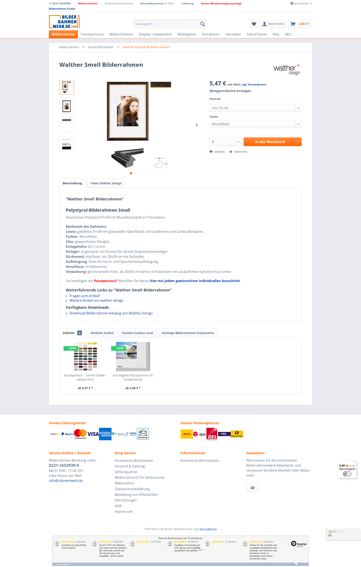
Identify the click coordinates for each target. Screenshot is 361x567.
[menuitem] (170, 24)
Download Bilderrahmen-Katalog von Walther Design (111, 313)
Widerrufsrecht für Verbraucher (140, 477)
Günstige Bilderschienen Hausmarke (188, 333)
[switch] (347, 473)
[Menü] (354, 463)
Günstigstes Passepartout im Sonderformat (133, 377)
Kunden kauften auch (137, 333)
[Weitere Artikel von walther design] (287, 68)
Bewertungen (62, 564)
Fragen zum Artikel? (84, 296)
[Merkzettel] (253, 24)
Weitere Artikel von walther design (96, 300)
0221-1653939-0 (64, 465)
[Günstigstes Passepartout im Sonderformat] (133, 356)
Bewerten (240, 152)
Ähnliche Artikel (102, 333)
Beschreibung (72, 183)
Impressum (124, 511)
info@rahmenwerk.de (66, 480)
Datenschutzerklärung (132, 489)
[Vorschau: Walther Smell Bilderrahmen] (66, 87)
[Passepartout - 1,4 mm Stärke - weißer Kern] (85, 356)
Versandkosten (208, 529)
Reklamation (124, 483)
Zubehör (71, 333)
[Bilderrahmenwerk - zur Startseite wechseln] (64, 21)
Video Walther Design (106, 183)
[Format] (226, 101)
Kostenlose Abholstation (134, 460)
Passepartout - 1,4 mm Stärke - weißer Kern (85, 377)
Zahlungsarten (126, 472)
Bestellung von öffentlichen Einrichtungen (136, 497)
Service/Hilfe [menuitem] (301, 3)
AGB (118, 506)
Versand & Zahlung (130, 466)
